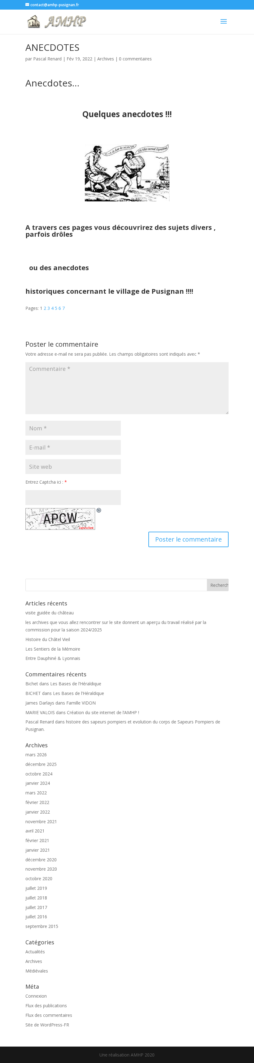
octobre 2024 (38, 774)
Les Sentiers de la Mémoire (52, 649)
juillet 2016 (36, 917)
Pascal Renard (47, 59)
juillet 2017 (36, 907)
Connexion (36, 996)
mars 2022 (36, 793)
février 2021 (37, 840)
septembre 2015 (41, 926)
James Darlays (39, 703)
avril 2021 (35, 831)
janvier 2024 (37, 783)
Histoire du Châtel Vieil (47, 639)
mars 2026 (36, 755)
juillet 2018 (36, 898)
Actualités (35, 952)
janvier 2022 (37, 812)
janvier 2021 (37, 850)
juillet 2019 (36, 888)
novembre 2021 (41, 821)
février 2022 (37, 802)
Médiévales (36, 971)
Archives (105, 59)
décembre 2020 (41, 860)
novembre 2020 (41, 869)
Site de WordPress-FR (47, 1025)
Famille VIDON (81, 703)
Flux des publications (46, 1005)
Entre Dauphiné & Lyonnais (52, 658)
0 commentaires (135, 59)
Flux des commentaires (48, 1015)
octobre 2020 (38, 878)
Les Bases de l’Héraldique (75, 684)
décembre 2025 (41, 764)
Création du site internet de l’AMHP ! (103, 712)
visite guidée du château (49, 613)
